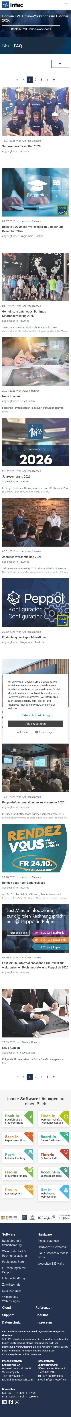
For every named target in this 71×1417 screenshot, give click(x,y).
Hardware (45, 1234)
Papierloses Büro (13, 1261)
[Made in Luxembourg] (32, 1217)
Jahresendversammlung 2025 (22, 557)
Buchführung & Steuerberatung (12, 1243)
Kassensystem (11, 1290)
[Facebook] (11, 1402)
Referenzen (44, 1307)
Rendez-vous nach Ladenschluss (23, 882)
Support (8, 1315)
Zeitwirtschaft (11, 1284)
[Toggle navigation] (66, 5)
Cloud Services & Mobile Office (53, 1255)
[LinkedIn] (4, 1402)
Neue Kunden (11, 396)
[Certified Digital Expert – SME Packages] (64, 1217)
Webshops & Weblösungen (11, 1299)
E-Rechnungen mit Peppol (14, 1270)
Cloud (6, 1307)
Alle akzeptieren (35, 723)
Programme (27, 236)
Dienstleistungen (48, 1240)
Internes (24, 151)
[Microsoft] (10, 1217)
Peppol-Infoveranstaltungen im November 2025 (33, 802)
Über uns (42, 1315)
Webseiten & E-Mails (51, 1263)
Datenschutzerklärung (35, 715)
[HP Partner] (24, 1217)
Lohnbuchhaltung (13, 1278)
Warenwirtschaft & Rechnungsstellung (14, 1253)
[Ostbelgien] (47, 1217)
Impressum (44, 1322)
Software (8, 1234)
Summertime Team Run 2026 (21, 146)
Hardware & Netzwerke (52, 1247)
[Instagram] (17, 1402)
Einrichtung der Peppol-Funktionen (24, 637)
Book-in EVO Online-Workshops (31, 29)
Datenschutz (11, 1322)
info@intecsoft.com (21, 1379)
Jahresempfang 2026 (16, 476)
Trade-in (39, 642)
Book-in (39, 236)
